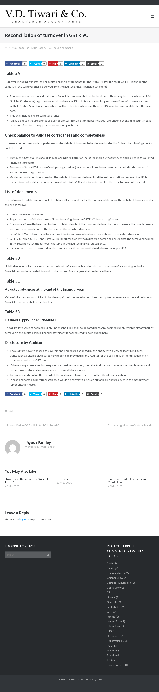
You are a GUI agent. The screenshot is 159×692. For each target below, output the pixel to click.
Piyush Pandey (38, 47)
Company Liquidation (119, 582)
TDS (109, 660)
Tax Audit (112, 650)
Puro (99, 679)
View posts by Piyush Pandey (40, 446)
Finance (111, 597)
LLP (109, 631)
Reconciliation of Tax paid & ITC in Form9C (33, 425)
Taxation (112, 655)
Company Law (115, 577)
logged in (24, 519)
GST (11, 410)
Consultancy (114, 587)
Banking (111, 568)
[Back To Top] (149, 682)
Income (111, 616)
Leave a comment (63, 47)
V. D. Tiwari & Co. (74, 679)
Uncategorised (115, 665)
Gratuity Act (114, 606)
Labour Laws (114, 626)
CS (108, 592)
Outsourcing (114, 636)
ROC (109, 645)
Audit (110, 563)
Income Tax (113, 621)
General (111, 602)
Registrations (114, 640)
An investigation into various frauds (130, 425)
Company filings (116, 573)
